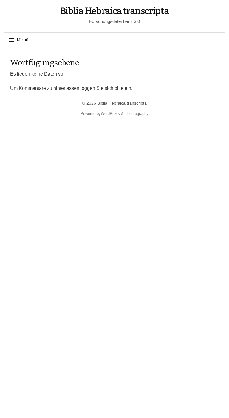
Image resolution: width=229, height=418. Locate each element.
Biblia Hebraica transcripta (114, 11)
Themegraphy (136, 113)
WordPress (110, 113)
